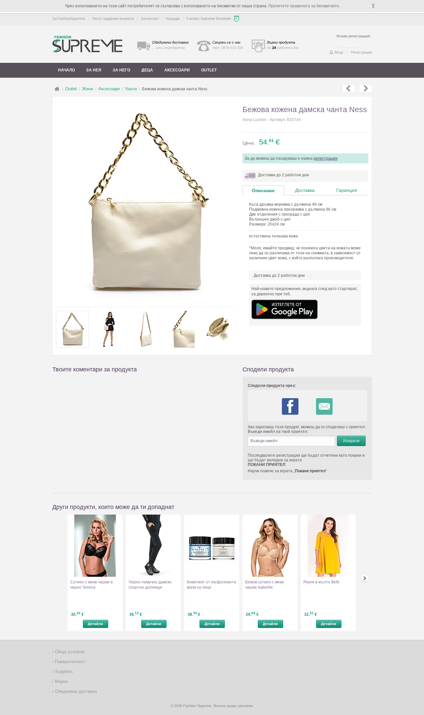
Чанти (131, 88)
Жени (87, 88)
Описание (263, 190)
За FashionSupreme (68, 19)
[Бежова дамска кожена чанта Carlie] (365, 89)
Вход (339, 52)
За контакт (150, 19)
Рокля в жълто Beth (321, 582)
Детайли (95, 624)
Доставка (305, 190)
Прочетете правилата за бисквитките (303, 6)
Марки (61, 681)
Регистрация (361, 52)
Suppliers (63, 671)
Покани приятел (310, 471)
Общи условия (69, 651)
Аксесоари (177, 70)
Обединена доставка (75, 691)
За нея (93, 70)
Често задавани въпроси (113, 19)
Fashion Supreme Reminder (209, 19)
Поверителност (69, 661)
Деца (147, 70)
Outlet (209, 70)
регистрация (326, 158)
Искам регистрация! (353, 36)
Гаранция (346, 190)
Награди (173, 19)
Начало (66, 70)
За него (121, 70)
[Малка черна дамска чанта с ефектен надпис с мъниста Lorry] (348, 89)
